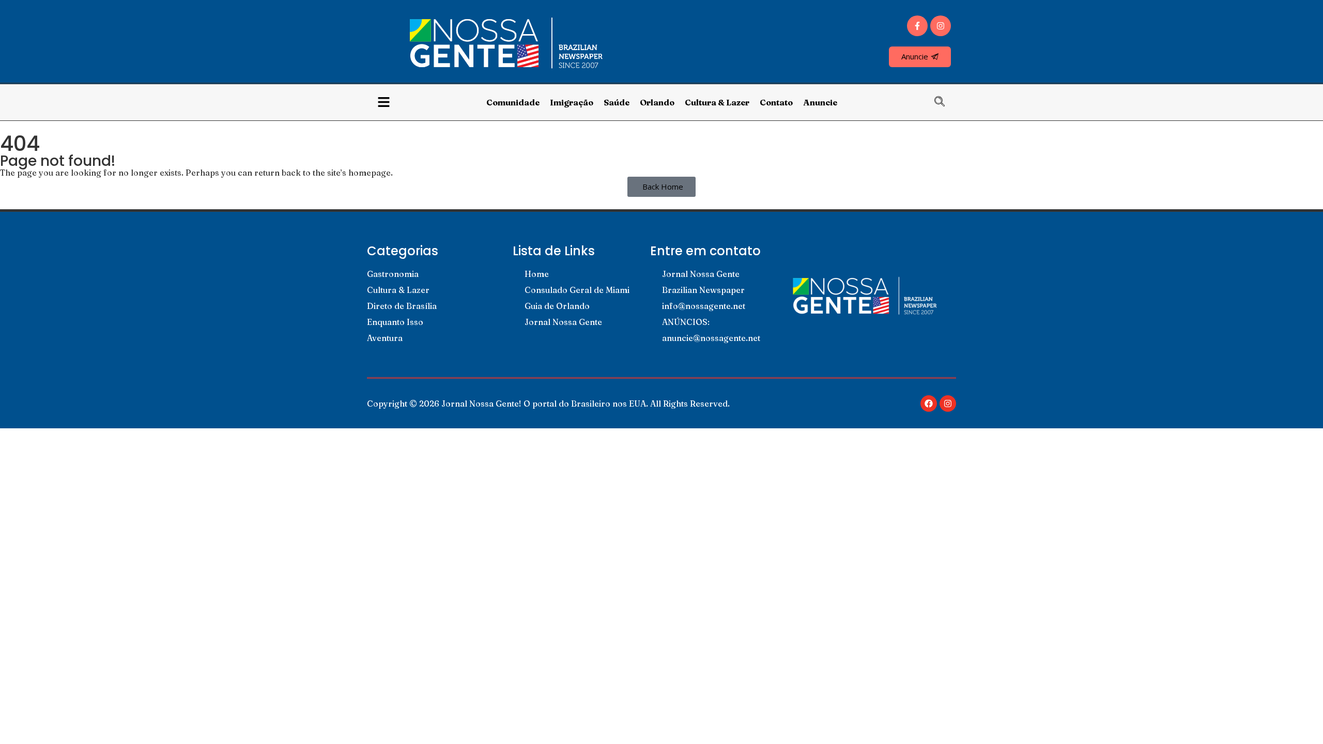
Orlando (657, 102)
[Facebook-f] (917, 26)
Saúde (616, 102)
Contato (776, 102)
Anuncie (820, 102)
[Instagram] (940, 26)
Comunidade (513, 102)
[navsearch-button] (944, 102)
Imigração (571, 102)
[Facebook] (928, 403)
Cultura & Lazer (717, 102)
